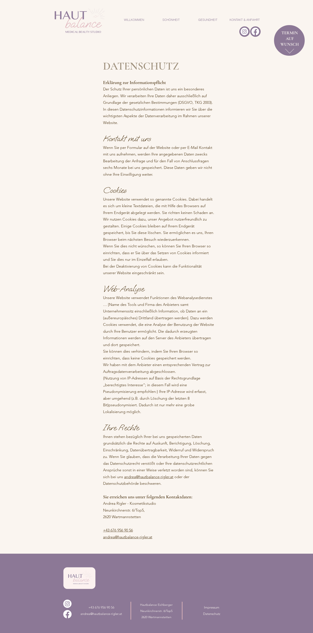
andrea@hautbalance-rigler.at (148, 477)
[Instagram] (244, 31)
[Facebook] (255, 31)
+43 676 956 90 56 (118, 530)
